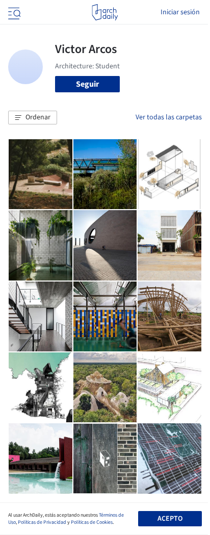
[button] (32, 118)
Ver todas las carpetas (169, 117)
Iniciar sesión (180, 12)
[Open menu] (13, 12)
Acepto (170, 519)
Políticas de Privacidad (42, 522)
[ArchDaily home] (105, 12)
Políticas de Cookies (92, 522)
